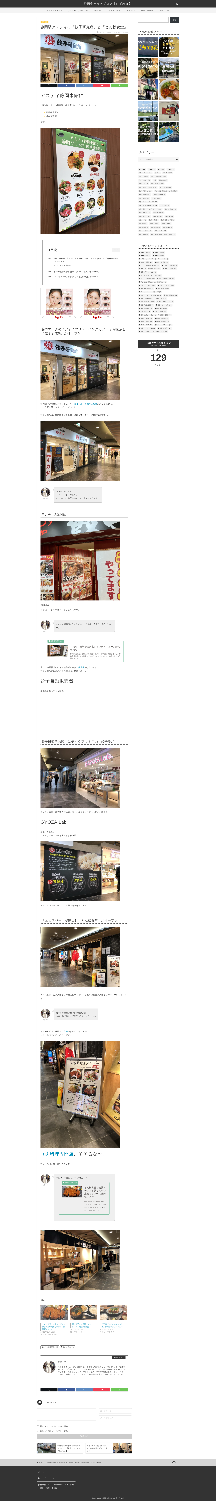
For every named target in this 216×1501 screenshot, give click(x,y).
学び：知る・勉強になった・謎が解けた (166, 191)
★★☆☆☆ (171, 169)
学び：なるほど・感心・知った (147, 187)
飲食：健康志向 (143, 234)
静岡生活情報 (115, 10)
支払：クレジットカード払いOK (148, 205)
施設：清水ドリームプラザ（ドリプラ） (150, 209)
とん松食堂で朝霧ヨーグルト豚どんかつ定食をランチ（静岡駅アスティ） (53, 1326)
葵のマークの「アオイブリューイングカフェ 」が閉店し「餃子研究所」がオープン (86, 260)
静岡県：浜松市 (143, 227)
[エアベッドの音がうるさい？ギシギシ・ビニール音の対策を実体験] (148, 47)
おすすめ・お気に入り (78, 10)
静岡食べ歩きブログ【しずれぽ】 (108, 3)
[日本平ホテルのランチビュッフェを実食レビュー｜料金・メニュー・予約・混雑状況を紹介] (148, 111)
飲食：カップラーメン (145, 231)
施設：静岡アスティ (68, 1347)
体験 (155, 180)
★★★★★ (142, 169)
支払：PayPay (156, 198)
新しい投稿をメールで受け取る (54, 1431)
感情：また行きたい (144, 194)
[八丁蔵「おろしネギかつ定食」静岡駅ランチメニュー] (113, 1312)
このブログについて (48, 1478)
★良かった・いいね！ (145, 173)
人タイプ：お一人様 (144, 180)
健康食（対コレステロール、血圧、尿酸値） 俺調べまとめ (57, 1486)
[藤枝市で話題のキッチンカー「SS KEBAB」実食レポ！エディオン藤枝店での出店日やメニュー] (169, 111)
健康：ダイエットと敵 (157, 183)
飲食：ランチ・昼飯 (160, 231)
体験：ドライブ (143, 183)
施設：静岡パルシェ (144, 212)
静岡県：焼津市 (155, 227)
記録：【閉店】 (153, 220)
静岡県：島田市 (166, 223)
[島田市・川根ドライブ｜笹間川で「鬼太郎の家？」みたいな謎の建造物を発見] (148, 132)
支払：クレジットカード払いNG (148, 202)
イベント (157, 173)
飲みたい (131, 10)
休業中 (81, 667)
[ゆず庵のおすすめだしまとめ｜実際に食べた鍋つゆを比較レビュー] (169, 47)
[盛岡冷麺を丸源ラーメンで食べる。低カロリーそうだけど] (169, 89)
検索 (174, 20)
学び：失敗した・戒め (145, 191)
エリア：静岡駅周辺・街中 (50, 1347)
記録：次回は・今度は (167, 220)
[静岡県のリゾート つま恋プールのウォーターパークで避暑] (169, 132)
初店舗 (65, 1031)
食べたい (98, 10)
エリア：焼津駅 (167, 173)
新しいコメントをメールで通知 (54, 1426)
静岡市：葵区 (142, 223)
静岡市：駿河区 (154, 223)
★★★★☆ (151, 169)
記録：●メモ (142, 220)
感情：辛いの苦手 (144, 198)
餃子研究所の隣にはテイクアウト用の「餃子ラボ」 (77, 272)
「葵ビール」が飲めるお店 (84, 404)
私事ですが (164, 10)
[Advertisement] (84, 715)
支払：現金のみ (164, 205)
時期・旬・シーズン (144, 216)
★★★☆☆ (161, 169)
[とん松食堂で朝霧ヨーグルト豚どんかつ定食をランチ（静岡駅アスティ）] (54, 1312)
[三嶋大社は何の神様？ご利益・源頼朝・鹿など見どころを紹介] (169, 68)
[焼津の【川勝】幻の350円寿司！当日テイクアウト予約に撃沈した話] (148, 89)
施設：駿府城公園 (159, 212)
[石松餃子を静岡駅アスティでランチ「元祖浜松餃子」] (84, 1312)
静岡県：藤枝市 (167, 227)
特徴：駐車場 (169, 216)
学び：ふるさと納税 (165, 187)
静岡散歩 (44, 22)
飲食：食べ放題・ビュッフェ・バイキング (163, 234)
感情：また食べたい (159, 194)
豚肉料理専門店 (57, 1154)
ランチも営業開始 (63, 265)
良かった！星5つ (54, 10)
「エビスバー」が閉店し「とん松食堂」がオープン (77, 277)
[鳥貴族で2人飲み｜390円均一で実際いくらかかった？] (148, 68)
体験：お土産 (163, 180)
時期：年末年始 (158, 216)
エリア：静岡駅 (143, 176)
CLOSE (116, 250)
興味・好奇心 (147, 10)
